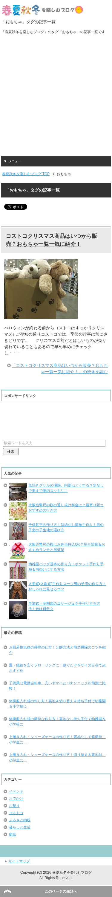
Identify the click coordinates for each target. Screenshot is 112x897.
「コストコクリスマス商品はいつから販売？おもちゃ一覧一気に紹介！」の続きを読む (60, 368)
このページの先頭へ (61, 891)
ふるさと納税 (19, 820)
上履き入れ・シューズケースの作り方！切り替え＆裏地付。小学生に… (57, 757)
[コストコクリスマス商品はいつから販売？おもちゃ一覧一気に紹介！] (41, 315)
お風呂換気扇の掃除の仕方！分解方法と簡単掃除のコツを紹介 (57, 650)
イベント (16, 791)
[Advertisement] (56, 97)
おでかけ (16, 798)
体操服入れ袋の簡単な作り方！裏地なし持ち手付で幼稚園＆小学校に (57, 721)
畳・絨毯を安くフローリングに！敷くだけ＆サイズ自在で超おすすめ (57, 668)
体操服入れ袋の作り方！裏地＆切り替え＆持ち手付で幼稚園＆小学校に (57, 703)
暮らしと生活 (19, 827)
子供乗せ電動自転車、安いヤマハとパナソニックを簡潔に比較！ (57, 686)
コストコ (16, 813)
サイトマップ (19, 861)
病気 (12, 834)
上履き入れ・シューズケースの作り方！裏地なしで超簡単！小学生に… (57, 739)
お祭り (14, 806)
